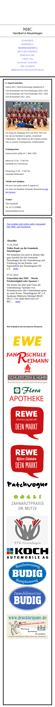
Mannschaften (27, 48)
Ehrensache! (27, 55)
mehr (15, 268)
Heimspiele (27, 44)
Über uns (27, 59)
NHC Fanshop (27, 66)
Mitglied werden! (28, 51)
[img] (27, 15)
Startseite (27, 40)
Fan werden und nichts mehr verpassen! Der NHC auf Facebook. (26, 225)
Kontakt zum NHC (27, 63)
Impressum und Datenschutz (27, 70)
